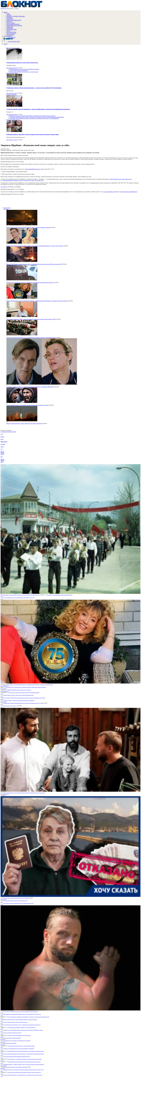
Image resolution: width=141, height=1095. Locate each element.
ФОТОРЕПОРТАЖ (11, 32)
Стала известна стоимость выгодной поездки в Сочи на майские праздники (23, 692)
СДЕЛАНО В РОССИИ (14, 41)
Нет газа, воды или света (12, 48)
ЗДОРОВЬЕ (9, 17)
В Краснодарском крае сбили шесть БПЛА (12, 1038)
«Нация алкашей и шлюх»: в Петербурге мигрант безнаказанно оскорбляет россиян (27, 405)
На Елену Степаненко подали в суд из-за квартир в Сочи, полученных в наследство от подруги (22, 1075)
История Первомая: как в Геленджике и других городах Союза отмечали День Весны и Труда (20, 594)
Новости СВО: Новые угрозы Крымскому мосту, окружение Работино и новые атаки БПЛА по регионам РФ (33, 264)
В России (6, 209)
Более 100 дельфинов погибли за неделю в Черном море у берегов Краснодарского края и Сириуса (23, 1053)
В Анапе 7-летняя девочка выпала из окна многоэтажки (19, 1035)
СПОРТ (8, 30)
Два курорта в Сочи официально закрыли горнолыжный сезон (59, 594)
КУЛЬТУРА (9, 21)
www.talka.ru (4, 186)
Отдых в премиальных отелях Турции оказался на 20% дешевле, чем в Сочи (18, 597)
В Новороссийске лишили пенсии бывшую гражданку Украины (16, 898)
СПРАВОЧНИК (8, 36)
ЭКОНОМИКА (10, 34)
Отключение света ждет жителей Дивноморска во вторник (24, 69)
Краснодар (3, 1039)
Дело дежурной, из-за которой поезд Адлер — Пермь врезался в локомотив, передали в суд (22, 1024)
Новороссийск (4, 688)
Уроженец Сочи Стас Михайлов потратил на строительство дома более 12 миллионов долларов (23, 1030)
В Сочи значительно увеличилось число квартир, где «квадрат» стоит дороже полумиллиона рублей (28, 1016)
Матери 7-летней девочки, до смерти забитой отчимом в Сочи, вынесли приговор (20, 1019)
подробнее (13, 431)
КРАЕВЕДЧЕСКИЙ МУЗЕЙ (13, 20)
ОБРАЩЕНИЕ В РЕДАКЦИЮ (14, 25)
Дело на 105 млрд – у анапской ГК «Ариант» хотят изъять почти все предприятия (24, 1059)
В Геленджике (7, 207)
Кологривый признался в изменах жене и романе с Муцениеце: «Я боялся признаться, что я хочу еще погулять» (34, 245)
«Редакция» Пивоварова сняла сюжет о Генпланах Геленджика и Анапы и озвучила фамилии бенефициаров (36, 117)
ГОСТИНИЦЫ (11, 37)
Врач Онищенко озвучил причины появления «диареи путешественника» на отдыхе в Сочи (22, 1014)
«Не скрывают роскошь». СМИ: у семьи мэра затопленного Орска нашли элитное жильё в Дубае (30, 319)
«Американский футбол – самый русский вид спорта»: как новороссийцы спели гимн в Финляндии (23, 1064)
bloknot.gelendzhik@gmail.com (32, 169)
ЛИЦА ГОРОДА (10, 23)
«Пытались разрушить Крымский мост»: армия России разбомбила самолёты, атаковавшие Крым (30, 337)
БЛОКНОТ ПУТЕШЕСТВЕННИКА (15, 16)
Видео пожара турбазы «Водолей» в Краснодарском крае (15, 1067)
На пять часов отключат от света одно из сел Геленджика (23, 71)
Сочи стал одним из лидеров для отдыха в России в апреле (15, 1022)
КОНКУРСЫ (9, 19)
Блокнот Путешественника (13, 119)
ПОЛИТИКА (9, 28)
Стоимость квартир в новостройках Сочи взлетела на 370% (15, 900)
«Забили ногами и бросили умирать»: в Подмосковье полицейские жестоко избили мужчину (29, 282)
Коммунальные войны (12, 73)
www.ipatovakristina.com (109, 191)
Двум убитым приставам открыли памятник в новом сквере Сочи (16, 1056)
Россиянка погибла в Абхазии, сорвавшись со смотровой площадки (21, 1027)
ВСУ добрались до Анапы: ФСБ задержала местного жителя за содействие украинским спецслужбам (24, 697)
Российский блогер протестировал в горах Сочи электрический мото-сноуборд (24, 1061)
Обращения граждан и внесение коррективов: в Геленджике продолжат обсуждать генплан (32, 115)
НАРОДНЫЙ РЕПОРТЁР (13, 24)
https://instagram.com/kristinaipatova (128, 191)
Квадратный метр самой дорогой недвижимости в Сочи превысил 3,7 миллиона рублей (26, 1051)
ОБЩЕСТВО (9, 27)
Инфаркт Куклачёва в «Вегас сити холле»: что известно (19, 689)
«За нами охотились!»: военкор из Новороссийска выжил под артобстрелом (18, 700)
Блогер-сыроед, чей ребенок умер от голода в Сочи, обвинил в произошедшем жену (20, 1011)
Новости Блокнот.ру (5, 686)
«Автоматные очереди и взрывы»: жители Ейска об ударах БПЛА (16, 1040)
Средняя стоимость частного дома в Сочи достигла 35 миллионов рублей (18, 695)
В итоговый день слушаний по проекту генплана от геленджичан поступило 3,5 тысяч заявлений (34, 118)
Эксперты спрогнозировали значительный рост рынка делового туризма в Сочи (24, 1072)
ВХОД (5, 44)
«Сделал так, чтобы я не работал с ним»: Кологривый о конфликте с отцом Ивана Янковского (30, 386)
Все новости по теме (11, 67)
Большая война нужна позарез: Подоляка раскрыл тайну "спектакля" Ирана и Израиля (28, 227)
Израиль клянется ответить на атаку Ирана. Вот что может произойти (24, 423)
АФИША (8, 15)
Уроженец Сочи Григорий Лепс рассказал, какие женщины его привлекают (18, 1048)
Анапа (2, 699)
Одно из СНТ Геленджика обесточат (18, 70)
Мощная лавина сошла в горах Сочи (10, 705)
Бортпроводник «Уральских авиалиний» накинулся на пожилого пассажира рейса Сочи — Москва (23, 703)
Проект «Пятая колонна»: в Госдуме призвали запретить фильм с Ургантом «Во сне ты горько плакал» (24, 792)
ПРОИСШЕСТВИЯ (11, 29)
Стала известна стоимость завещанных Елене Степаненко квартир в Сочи (18, 903)
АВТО (8, 13)
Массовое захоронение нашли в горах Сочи (12, 1032)
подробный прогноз (6, 431)
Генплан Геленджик (11, 94)
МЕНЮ (5, 12)
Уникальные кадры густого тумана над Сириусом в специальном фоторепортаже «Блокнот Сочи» (23, 1069)
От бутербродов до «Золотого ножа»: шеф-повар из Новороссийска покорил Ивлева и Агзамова (26, 687)
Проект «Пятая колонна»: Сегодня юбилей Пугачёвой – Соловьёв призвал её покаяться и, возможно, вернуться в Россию (36, 300)
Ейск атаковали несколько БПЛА (9, 1043)
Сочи (2, 596)
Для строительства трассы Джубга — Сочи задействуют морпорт (21, 1045)
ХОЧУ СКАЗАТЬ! (11, 33)
